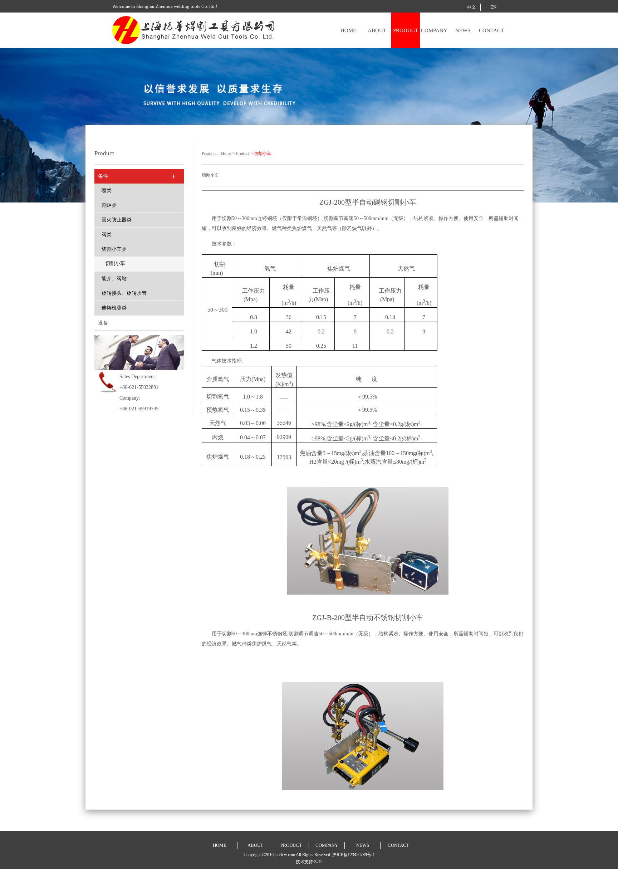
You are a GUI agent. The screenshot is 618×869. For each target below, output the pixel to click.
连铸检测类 (114, 308)
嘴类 (107, 190)
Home (226, 153)
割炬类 (109, 205)
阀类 (107, 234)
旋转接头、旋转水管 (124, 293)
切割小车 (115, 263)
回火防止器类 (117, 220)
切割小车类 (114, 249)
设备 (103, 323)
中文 (471, 7)
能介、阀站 (114, 278)
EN (493, 7)
